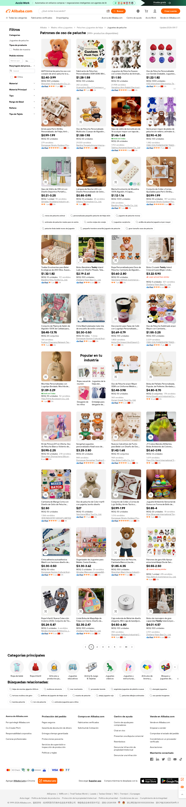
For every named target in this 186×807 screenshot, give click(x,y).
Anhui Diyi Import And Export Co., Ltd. (126, 342)
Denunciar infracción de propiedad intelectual (125, 748)
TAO (116, 794)
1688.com (63, 794)
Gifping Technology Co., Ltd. (89, 201)
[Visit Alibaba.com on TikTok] (181, 759)
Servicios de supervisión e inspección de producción (54, 745)
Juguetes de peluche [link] (117, 27)
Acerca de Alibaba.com (17, 716)
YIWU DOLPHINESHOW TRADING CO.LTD (161, 145)
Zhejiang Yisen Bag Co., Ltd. (88, 280)
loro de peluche (39, 702)
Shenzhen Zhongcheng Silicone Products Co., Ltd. (56, 456)
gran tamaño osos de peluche (141, 228)
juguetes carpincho (122, 222)
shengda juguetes (159, 689)
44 (126, 647)
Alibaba (43, 27)
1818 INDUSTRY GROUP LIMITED (56, 518)
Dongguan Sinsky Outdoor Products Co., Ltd (56, 145)
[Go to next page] (132, 647)
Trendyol (124, 794)
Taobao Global (105, 794)
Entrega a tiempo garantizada (55, 733)
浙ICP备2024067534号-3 (167, 802)
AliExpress (51, 794)
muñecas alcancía (54, 689)
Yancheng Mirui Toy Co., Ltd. (89, 514)
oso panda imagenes (161, 696)
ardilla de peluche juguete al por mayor (155, 222)
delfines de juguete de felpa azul (54, 696)
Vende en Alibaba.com (160, 722)
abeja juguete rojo (106, 696)
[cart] (147, 11)
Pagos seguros (48, 722)
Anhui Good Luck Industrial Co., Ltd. (161, 396)
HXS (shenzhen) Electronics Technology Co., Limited (161, 83)
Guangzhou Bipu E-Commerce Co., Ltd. (91, 87)
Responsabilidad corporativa (18, 733)
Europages (135, 794)
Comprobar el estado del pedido (164, 733)
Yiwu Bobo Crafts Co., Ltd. (123, 460)
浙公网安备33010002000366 (140, 802)
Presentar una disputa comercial (128, 736)
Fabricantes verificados (88, 722)
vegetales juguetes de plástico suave (129, 689)
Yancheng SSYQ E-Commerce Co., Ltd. (126, 280)
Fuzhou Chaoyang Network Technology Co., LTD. (56, 342)
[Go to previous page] (85, 647)
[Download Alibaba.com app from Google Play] (170, 781)
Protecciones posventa (52, 739)
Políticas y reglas (49, 753)
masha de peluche (82, 696)
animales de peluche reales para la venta (61, 222)
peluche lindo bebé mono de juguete (60, 228)
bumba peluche (18, 702)
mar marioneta (76, 689)
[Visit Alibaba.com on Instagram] (169, 759)
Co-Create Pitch (13, 728)
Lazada (93, 794)
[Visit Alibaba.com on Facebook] (151, 759)
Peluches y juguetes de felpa (90, 27)
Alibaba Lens (20, 781)
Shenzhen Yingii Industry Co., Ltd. (56, 83)
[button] (108, 11)
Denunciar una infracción (125, 755)
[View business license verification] (119, 802)
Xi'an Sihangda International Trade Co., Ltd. (161, 514)
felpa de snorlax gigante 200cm (25, 689)
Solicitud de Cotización (88, 728)
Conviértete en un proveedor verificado (163, 740)
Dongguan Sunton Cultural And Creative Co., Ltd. (91, 338)
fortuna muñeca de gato (22, 696)
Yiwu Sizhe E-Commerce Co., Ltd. (161, 577)
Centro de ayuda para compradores (123, 723)
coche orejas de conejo (96, 222)
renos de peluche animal (55, 216)
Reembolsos (119, 741)
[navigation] (22, 337)
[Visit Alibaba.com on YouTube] (175, 759)
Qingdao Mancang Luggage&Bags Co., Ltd (91, 572)
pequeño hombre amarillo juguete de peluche (101, 228)
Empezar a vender (158, 728)
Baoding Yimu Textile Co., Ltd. (124, 205)
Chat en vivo (119, 730)
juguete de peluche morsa (129, 216)
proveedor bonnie (98, 689)
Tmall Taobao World (78, 794)
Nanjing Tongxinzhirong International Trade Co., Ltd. (91, 145)
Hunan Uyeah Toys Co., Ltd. (123, 400)
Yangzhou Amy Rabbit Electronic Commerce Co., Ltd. (126, 87)
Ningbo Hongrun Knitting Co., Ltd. (56, 631)
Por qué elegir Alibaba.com (18, 722)
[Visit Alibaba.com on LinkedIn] (157, 759)
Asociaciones (156, 747)
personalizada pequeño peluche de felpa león (91, 216)
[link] (182, 779)
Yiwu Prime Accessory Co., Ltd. (55, 398)
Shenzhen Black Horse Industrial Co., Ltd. (126, 572)
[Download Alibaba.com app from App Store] (149, 781)
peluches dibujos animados (133, 696)
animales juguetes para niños (66, 702)
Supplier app (95, 781)
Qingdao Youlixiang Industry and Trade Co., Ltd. (56, 201)
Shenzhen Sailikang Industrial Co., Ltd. (126, 634)
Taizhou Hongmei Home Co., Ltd (125, 147)
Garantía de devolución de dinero (57, 728)
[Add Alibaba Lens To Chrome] (47, 781)
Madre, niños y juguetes (62, 27)
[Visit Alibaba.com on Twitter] (163, 759)
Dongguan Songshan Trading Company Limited (91, 460)
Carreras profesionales (16, 739)
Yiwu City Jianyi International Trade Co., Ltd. (161, 460)
